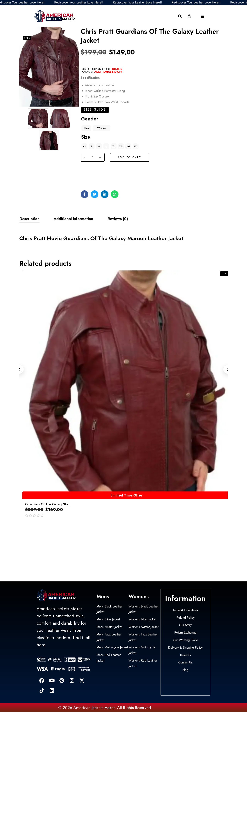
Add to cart (129, 157)
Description (29, 219)
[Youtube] (52, 680)
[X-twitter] (82, 680)
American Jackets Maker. (94, 708)
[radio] (86, 128)
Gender (89, 119)
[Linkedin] (52, 690)
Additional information (73, 219)
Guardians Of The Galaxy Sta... (47, 504)
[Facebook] (42, 680)
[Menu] (202, 16)
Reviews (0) (117, 219)
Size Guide (95, 109)
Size (85, 137)
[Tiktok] (42, 690)
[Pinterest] (62, 680)
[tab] (29, 218)
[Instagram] (72, 680)
